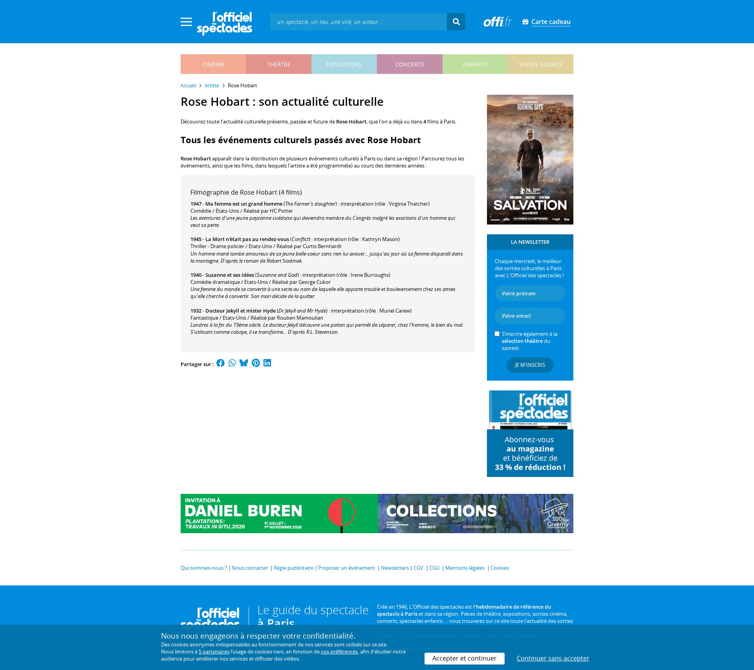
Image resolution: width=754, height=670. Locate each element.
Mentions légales (465, 567)
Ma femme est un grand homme (243, 203)
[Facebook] (220, 364)
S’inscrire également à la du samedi (529, 341)
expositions (344, 64)
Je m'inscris (530, 364)
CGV (418, 567)
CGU (434, 567)
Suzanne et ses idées (229, 274)
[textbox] (358, 21)
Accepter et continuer (464, 658)
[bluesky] (243, 364)
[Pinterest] (256, 364)
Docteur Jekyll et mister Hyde (240, 310)
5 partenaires (214, 651)
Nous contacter (250, 567)
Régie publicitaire (293, 567)
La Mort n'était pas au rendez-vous (247, 239)
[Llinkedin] (267, 364)
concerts (409, 64)
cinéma (213, 64)
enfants (475, 64)
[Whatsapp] (232, 364)
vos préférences (339, 651)
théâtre (279, 64)
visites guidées (540, 64)
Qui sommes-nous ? (204, 567)
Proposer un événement (346, 567)
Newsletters (395, 567)
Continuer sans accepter (553, 658)
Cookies (499, 567)
